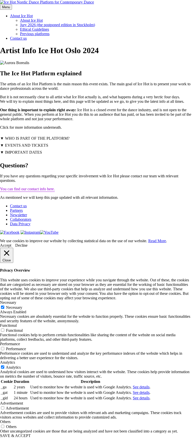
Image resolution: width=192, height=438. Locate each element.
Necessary (14, 307)
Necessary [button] (8, 302)
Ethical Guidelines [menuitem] (34, 29)
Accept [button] (5, 245)
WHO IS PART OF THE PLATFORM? (37, 138)
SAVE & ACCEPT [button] (15, 436)
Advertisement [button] (11, 403)
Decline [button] (21, 245)
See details (141, 387)
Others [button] (5, 422)
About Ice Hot (21, 16)
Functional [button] (8, 325)
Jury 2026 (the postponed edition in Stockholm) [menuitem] (57, 25)
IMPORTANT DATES (23, 152)
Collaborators (20, 219)
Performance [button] (10, 344)
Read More (157, 241)
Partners (16, 210)
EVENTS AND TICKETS (26, 145)
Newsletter (18, 215)
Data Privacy (20, 224)
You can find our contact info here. (27, 189)
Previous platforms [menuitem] (35, 34)
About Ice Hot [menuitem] (31, 20)
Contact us (18, 38)
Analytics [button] (7, 362)
